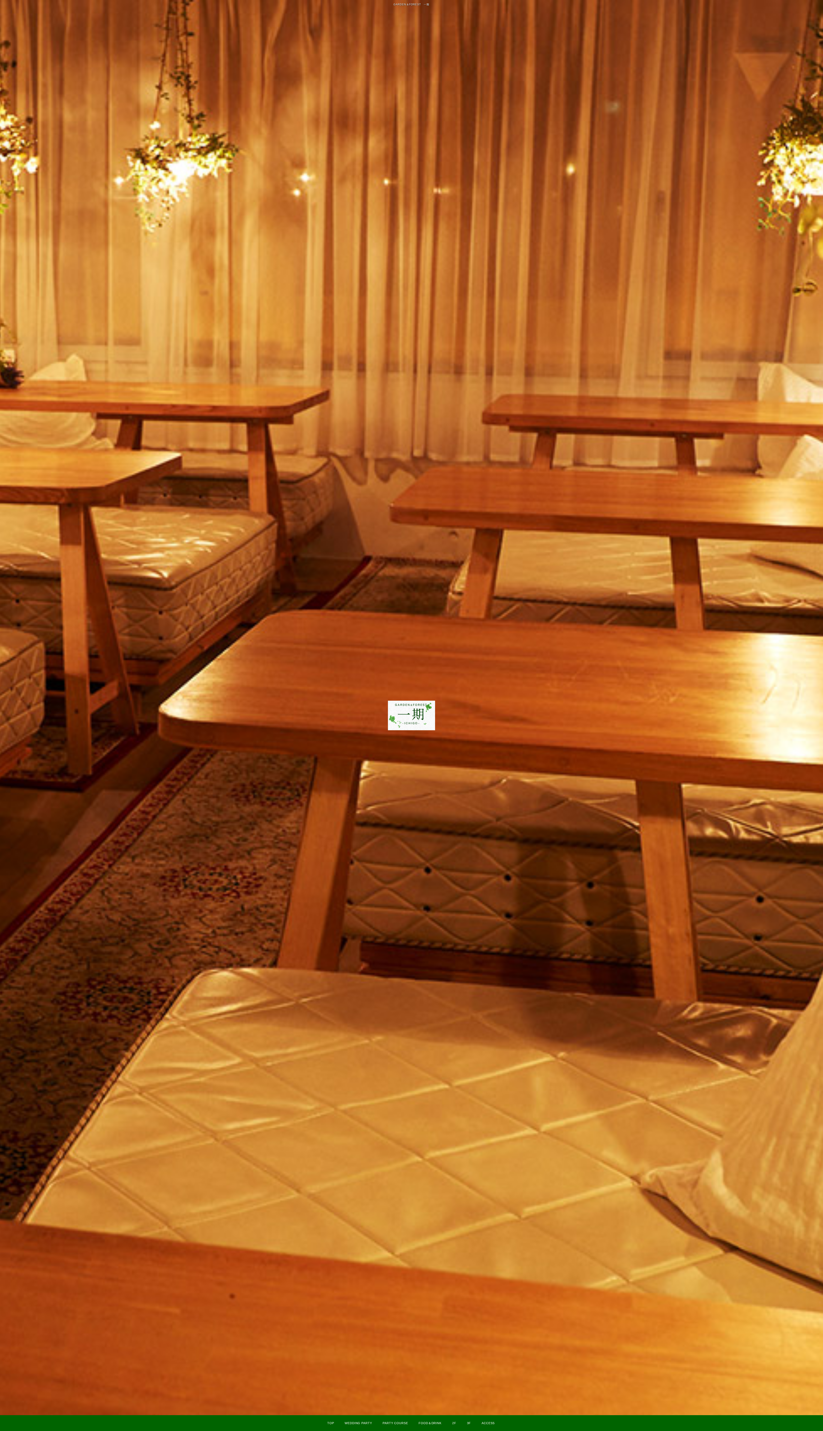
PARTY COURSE (395, 1423)
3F (469, 1423)
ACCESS (488, 1423)
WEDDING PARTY (358, 1423)
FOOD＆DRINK (430, 1423)
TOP (330, 1423)
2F (454, 1423)
